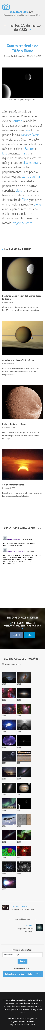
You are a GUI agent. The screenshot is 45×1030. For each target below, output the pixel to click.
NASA (18, 1006)
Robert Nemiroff (20, 1009)
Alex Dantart (30, 1024)
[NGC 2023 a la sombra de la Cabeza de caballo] (9, 709)
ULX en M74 (30, 925)
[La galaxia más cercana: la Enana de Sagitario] (24, 866)
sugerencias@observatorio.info (22, 1021)
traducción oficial (34, 1000)
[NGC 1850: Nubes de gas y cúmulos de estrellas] (24, 851)
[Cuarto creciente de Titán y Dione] (24, 803)
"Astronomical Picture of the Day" (26, 1003)
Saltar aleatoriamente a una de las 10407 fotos (23, 974)
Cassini (36, 135)
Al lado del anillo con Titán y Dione (18, 360)
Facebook (16, 635)
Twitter (29, 635)
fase (27, 130)
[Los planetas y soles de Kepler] (24, 756)
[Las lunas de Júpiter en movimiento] (24, 788)
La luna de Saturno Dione (14, 424)
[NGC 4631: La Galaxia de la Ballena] (9, 835)
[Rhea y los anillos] (24, 740)
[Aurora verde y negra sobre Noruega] (9, 803)
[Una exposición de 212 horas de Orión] (9, 693)
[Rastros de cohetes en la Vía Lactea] (9, 756)
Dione (18, 190)
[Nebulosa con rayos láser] (24, 709)
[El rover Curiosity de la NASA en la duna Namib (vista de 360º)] (9, 725)
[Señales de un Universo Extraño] (24, 772)
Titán (23, 153)
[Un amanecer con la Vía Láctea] (9, 740)
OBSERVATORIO (19, 12)
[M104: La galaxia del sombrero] (24, 693)
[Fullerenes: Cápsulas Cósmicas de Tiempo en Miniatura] (9, 851)
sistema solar (31, 162)
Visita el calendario (11, 664)
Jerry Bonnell (37, 1009)
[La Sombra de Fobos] (24, 819)
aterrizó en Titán (31, 176)
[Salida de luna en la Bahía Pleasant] (9, 772)
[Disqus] (22, 564)
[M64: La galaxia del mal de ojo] (24, 677)
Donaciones (12, 1018)
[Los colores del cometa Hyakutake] (9, 882)
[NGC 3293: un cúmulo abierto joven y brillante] (9, 866)
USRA (23, 1012)
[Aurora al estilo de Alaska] (24, 835)
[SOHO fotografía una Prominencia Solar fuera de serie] (9, 819)
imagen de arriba (22, 223)
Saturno (17, 121)
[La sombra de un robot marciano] (24, 725)
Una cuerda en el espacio (20, 906)
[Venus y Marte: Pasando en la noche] (9, 677)
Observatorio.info (17, 1000)
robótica (26, 135)
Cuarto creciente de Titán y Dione (22, 48)
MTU (28, 1009)
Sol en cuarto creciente (13, 484)
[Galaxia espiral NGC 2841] (9, 788)
